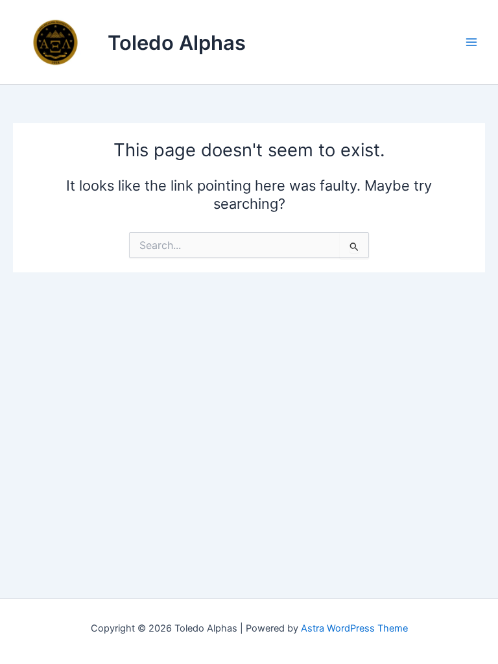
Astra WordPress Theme (354, 628)
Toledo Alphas (177, 42)
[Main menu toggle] (471, 42)
